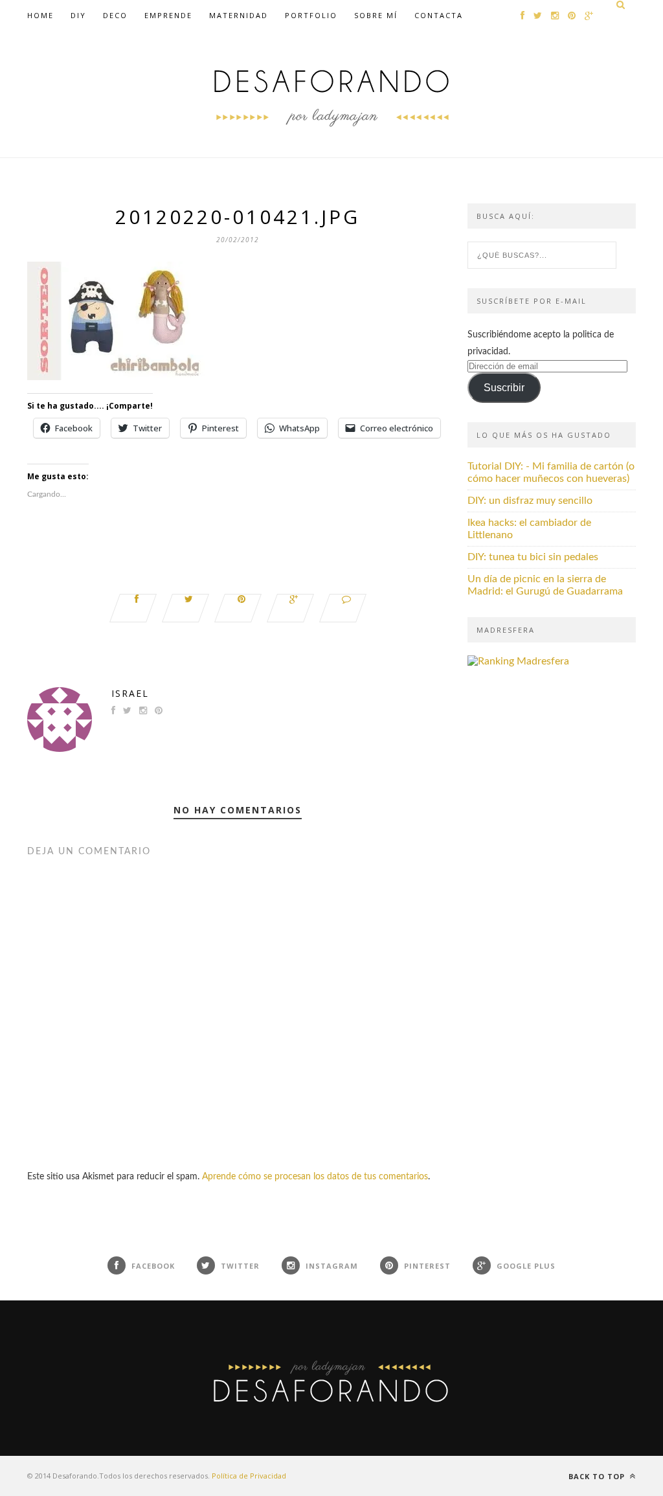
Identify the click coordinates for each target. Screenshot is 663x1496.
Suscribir (504, 387)
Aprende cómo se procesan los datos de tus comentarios (315, 1176)
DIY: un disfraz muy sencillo (529, 500)
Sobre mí (376, 15)
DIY (78, 15)
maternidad (238, 15)
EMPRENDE (168, 15)
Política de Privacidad (249, 1475)
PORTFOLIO (311, 15)
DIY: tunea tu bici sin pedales (532, 557)
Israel (130, 693)
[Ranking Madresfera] (518, 661)
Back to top (597, 1476)
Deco (115, 15)
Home (40, 15)
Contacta (438, 15)
